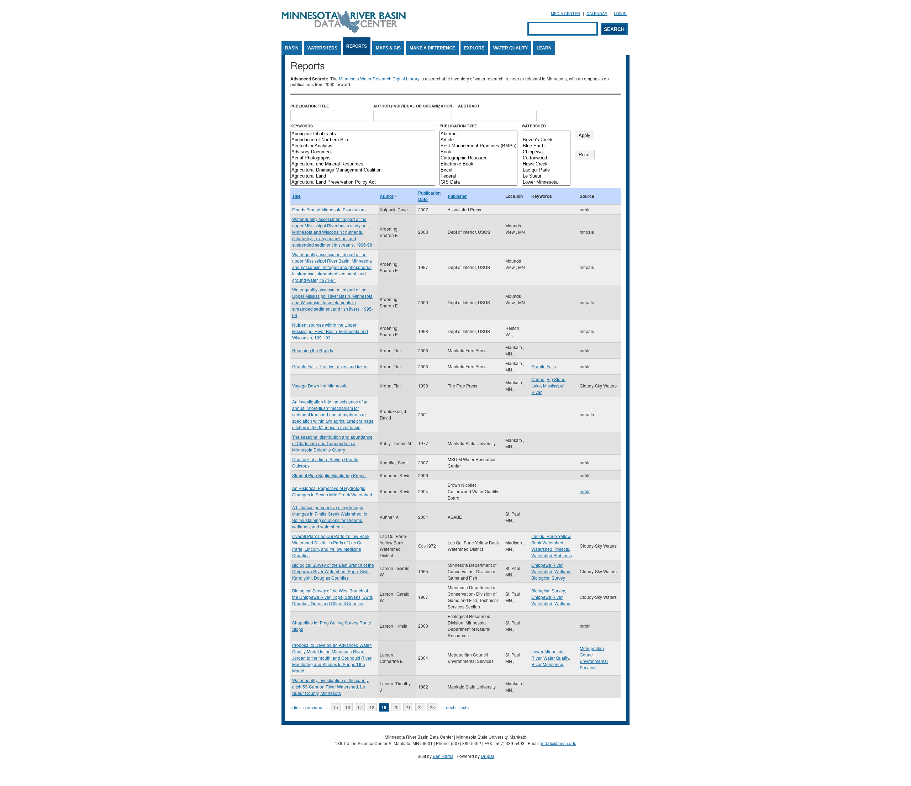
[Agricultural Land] (363, 176)
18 (371, 707)
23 (432, 707)
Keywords (301, 125)
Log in (620, 13)
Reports (356, 46)
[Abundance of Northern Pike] (363, 140)
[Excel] (478, 170)
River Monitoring (547, 664)
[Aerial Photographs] (363, 158)
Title (296, 196)
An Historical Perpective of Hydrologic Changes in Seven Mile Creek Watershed (332, 491)
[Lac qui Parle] (546, 170)
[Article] (478, 140)
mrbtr (585, 491)
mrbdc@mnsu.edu (558, 743)
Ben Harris (443, 756)
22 (420, 707)
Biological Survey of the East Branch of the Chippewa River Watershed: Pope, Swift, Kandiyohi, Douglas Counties (333, 571)
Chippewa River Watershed (547, 568)
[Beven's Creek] (546, 140)
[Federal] (478, 176)
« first (295, 707)
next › (451, 707)
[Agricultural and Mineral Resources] (363, 164)
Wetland (562, 571)
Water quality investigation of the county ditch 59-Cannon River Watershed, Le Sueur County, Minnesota (330, 686)
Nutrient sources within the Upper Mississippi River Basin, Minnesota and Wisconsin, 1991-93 (330, 331)
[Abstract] (478, 134)
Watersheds (322, 48)
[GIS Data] (478, 182)
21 (408, 707)
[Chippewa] (546, 152)
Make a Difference (432, 48)
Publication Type (458, 125)
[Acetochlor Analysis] (363, 146)
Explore (474, 48)
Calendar (596, 13)
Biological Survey (548, 578)
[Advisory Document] (363, 152)
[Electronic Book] (478, 164)
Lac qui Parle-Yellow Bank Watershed (551, 539)
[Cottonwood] (546, 158)
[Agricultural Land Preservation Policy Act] (363, 182)
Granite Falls (543, 366)
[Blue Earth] (546, 146)
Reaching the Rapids (312, 350)
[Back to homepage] (343, 31)
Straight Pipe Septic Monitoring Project (329, 475)
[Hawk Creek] (546, 164)
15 (335, 707)
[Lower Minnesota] (546, 182)
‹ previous (312, 707)
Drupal (487, 756)
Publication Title (309, 106)
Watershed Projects (550, 549)
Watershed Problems (551, 555)
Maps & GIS (388, 48)
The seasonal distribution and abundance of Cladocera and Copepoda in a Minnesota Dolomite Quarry (332, 443)
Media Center (565, 13)
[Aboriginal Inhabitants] (363, 134)
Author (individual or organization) (413, 106)
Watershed (534, 125)
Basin (292, 48)
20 (396, 707)
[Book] (478, 152)
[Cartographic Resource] (478, 158)
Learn (544, 48)
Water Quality (510, 48)
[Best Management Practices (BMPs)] (478, 146)
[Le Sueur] (546, 176)
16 (347, 707)
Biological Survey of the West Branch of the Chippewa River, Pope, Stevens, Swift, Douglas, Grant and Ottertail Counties (332, 596)
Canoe (537, 379)
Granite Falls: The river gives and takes (329, 366)
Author (387, 196)
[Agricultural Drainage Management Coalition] (363, 170)
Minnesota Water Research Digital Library (379, 78)
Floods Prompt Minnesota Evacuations (329, 209)
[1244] (546, 134)
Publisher (457, 196)
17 (359, 707)
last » (464, 707)
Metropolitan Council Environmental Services (594, 657)
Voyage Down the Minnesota (320, 386)
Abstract (469, 106)
